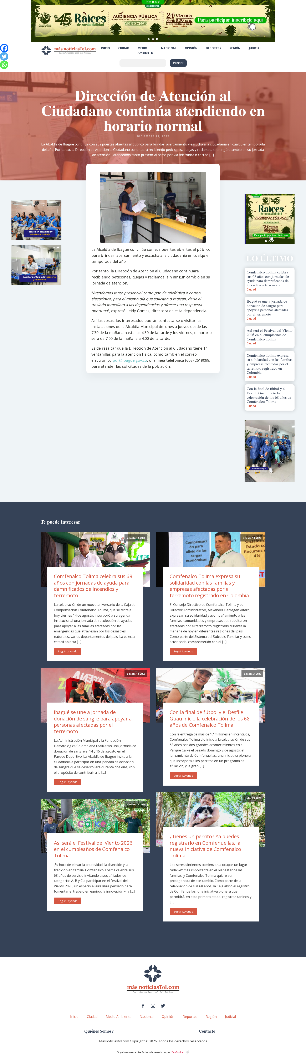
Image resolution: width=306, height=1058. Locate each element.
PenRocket (178, 1052)
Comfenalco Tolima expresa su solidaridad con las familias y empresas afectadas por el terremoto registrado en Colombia (209, 586)
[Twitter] (4, 56)
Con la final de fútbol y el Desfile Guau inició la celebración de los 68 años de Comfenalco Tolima (210, 718)
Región (234, 48)
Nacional (169, 48)
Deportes (213, 48)
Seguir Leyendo (67, 651)
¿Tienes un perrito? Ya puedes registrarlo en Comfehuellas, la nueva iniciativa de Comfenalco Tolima (205, 846)
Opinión (191, 48)
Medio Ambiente (145, 50)
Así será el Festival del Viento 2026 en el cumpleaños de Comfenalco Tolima (93, 849)
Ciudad (123, 48)
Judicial (255, 48)
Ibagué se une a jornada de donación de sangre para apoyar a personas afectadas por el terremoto (93, 722)
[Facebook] (4, 48)
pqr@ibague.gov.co (130, 360)
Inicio (105, 48)
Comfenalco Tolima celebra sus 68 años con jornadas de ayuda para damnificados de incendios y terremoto (93, 586)
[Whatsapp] (4, 65)
